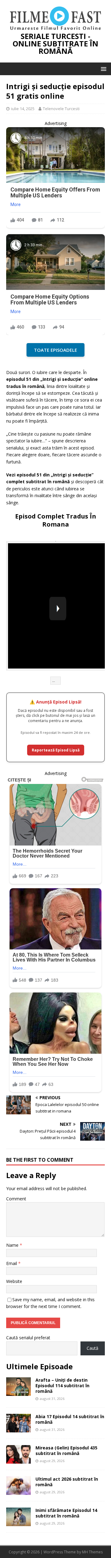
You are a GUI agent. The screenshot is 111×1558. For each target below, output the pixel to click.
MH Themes (92, 1552)
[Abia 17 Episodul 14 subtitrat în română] (18, 1429)
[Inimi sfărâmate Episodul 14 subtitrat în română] (18, 1523)
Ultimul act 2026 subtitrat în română (66, 1481)
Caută (92, 1348)
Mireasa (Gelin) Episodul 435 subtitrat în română (66, 1450)
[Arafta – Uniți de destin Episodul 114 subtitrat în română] (18, 1392)
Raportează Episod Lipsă (56, 750)
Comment (16, 1199)
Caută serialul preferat (28, 1338)
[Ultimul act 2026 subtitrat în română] (18, 1491)
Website (14, 1281)
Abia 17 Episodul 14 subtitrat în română (69, 1419)
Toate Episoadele (55, 350)
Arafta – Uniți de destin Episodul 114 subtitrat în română (62, 1385)
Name (13, 1245)
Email (12, 1263)
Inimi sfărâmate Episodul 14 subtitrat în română (66, 1513)
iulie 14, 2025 (23, 108)
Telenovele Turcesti (61, 108)
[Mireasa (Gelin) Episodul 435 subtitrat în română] (18, 1460)
